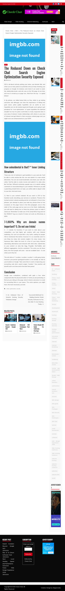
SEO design (55, 400)
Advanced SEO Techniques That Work (25, 327)
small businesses (55, 429)
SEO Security (55, 412)
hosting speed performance (55, 331)
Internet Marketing (33, 21)
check (7, 288)
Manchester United (55, 354)
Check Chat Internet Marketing (56, 299)
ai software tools (56, 269)
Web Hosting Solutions (56, 454)
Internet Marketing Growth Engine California (61, 181)
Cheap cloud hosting (56, 278)
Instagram (56, 4)
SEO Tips (54, 421)
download (55, 311)
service (54, 425)
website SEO (55, 474)
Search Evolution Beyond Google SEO (11, 327)
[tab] (54, 29)
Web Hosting (19, 21)
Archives (53, 256)
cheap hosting (54, 283)
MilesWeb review (55, 363)
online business (54, 381)
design (54, 304)
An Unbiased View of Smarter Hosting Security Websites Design (14, 297)
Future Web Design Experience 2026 (8, 570)
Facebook (53, 4)
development (56, 308)
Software (45, 21)
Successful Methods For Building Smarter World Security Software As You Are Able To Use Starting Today (35, 299)
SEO (53, 21)
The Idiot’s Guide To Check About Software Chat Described (61, 226)
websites (54, 471)
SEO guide (55, 403)
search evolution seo (54, 391)
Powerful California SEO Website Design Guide (61, 132)
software (54, 437)
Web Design (8, 21)
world (53, 478)
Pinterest (61, 4)
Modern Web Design (56, 376)
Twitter (58, 4)
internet (54, 341)
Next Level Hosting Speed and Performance (8, 561)
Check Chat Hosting (56, 292)
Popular (54, 29)
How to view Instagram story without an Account (61, 58)
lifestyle (54, 350)
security (18, 288)
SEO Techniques (55, 416)
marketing (55, 359)
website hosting (54, 459)
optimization (13, 288)
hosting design (54, 319)
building (54, 274)
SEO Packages (55, 408)
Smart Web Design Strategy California (61, 98)
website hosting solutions (54, 465)
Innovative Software (55, 337)
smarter (54, 434)
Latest (53, 32)
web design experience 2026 (56, 442)
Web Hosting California (56, 448)
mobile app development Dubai (56, 370)
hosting (54, 315)
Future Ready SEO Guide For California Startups (39, 328)
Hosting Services (54, 324)
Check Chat (9, 31)
